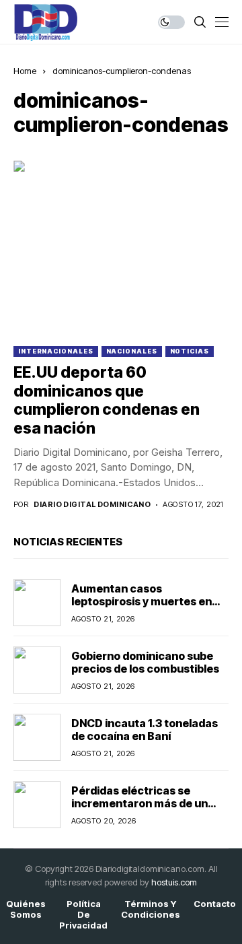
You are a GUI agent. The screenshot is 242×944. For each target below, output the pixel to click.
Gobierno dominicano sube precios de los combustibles (146, 662)
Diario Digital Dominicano (92, 504)
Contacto (215, 904)
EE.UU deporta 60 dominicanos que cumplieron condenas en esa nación (106, 400)
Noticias (189, 351)
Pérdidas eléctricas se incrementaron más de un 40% (139, 803)
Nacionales (131, 351)
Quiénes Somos (26, 909)
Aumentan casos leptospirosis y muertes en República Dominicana (141, 601)
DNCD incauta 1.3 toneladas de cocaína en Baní (144, 729)
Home (24, 70)
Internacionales (55, 351)
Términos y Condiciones (150, 909)
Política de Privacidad (83, 914)
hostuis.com (174, 882)
